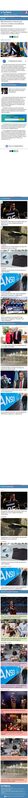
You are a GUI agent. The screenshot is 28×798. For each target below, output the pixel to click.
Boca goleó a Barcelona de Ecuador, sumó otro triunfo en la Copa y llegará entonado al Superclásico (14, 223)
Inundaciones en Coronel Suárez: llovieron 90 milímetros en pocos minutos (13, 247)
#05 (1, 297)
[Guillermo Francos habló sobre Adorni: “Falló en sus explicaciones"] (14, 379)
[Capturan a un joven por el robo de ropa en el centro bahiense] (14, 259)
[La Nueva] (7, 12)
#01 (1, 202)
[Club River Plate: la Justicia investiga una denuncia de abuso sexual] (14, 357)
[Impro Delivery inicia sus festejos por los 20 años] (14, 700)
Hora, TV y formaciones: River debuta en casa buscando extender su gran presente (13, 617)
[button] (10, 37)
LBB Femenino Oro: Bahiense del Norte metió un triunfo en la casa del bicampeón (14, 639)
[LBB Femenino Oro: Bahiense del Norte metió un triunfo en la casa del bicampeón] (14, 628)
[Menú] (2, 12)
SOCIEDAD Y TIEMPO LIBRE (8, 736)
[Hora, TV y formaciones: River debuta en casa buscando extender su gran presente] (14, 606)
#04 (1, 274)
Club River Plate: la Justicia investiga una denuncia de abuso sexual (12, 368)
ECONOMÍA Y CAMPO (6, 642)
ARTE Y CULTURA (5, 689)
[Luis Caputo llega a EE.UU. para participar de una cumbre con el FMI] (14, 335)
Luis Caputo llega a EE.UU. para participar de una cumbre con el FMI (13, 346)
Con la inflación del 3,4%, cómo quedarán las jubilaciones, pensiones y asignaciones (13, 294)
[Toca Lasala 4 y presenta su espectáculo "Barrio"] (14, 722)
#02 (1, 227)
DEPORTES (4, 595)
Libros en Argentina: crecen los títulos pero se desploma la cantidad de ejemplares (13, 664)
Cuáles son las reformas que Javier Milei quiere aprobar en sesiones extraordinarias (16, 90)
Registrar (21, 119)
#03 (1, 250)
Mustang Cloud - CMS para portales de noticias (15, 796)
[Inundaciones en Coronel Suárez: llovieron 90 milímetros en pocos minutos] (14, 235)
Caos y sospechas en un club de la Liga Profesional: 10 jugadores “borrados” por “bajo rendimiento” (12, 318)
